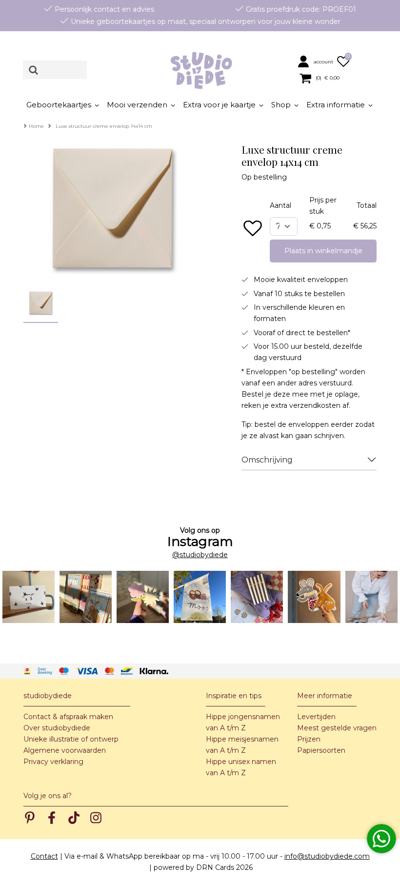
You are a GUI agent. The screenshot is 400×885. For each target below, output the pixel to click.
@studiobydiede (200, 554)
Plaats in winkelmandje (323, 250)
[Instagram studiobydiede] (28, 597)
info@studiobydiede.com (327, 856)
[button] (316, 61)
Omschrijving (267, 459)
